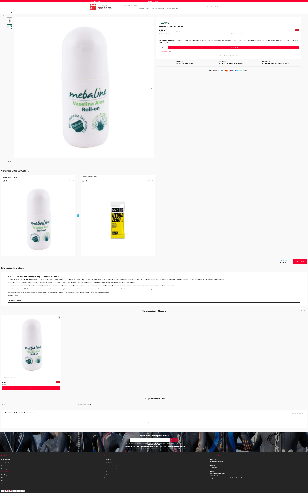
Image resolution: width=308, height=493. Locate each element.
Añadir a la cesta (233, 47)
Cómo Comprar (4, 475)
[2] (162, 34)
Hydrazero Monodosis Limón (89, 176)
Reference (10, 295)
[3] (164, 34)
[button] (9, 20)
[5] (169, 34)
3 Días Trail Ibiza (5, 459)
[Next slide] (151, 88)
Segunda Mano (5, 462)
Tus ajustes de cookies (110, 478)
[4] (166, 34)
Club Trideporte (5, 469)
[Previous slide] (16, 88)
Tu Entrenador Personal (7, 466)
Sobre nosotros (5, 478)
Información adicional (14, 301)
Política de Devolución (7, 481)
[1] (159, 34)
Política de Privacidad (6, 484)
